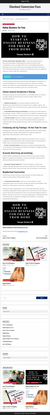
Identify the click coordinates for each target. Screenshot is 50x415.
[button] (2, 14)
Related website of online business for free (15, 227)
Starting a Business (12, 259)
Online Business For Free (8, 327)
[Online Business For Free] (36, 377)
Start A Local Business (41, 237)
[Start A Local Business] (13, 254)
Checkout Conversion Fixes (25, 6)
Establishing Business (7, 341)
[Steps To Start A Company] (36, 254)
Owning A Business (7, 336)
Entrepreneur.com (23, 231)
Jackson (5, 30)
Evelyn (5, 285)
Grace (28, 265)
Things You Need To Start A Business (11, 338)
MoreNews (33, 413)
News (4, 24)
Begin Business (7, 283)
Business (29, 259)
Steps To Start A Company (9, 237)
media (34, 259)
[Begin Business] (13, 274)
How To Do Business (7, 344)
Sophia (5, 265)
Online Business (10, 24)
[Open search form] (48, 14)
